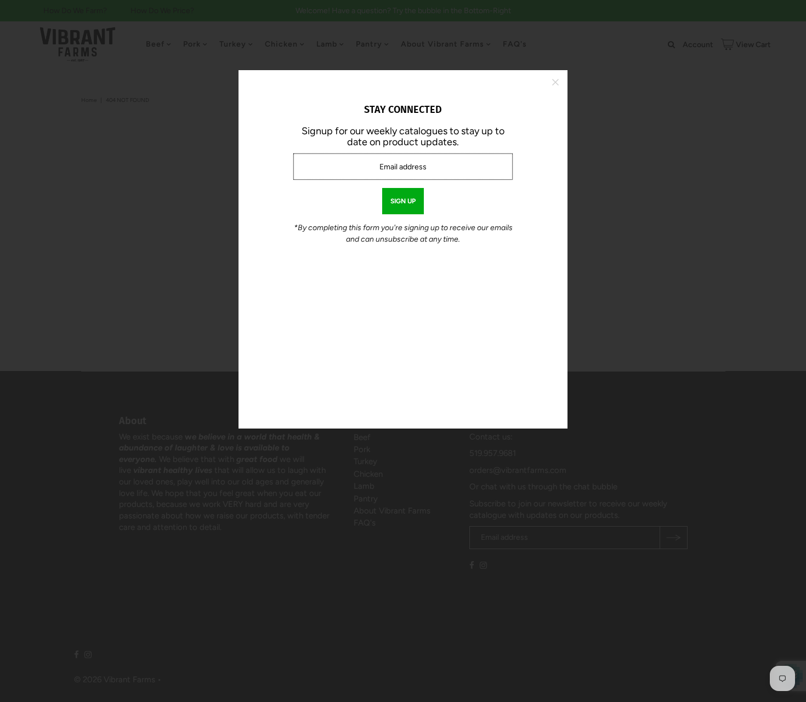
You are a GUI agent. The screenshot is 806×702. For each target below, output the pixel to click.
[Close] (555, 82)
